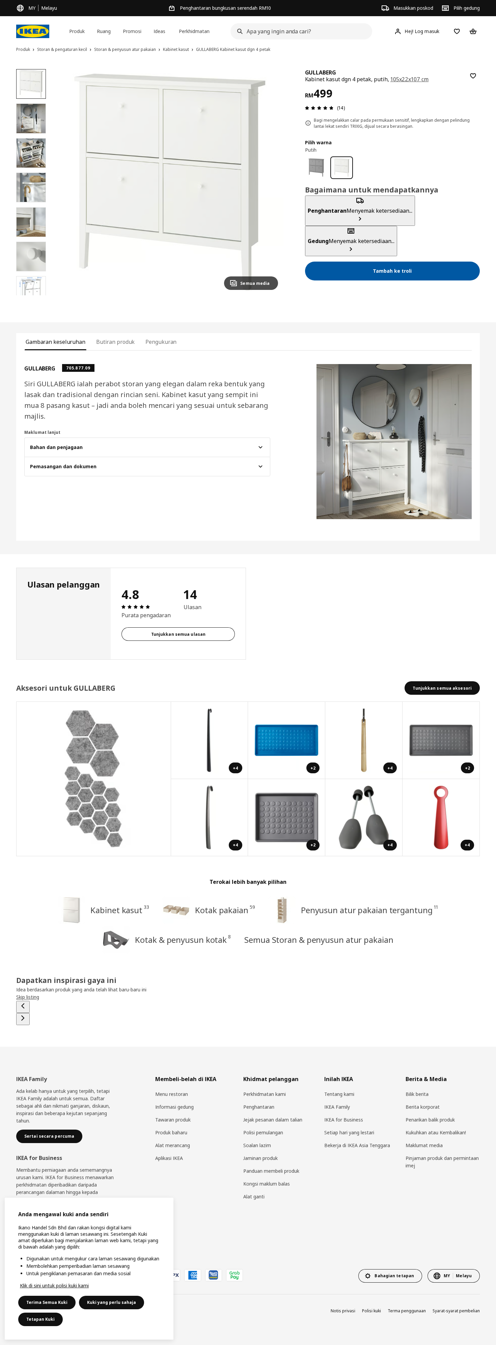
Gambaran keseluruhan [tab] (55, 342)
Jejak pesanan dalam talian (272, 1119)
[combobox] (299, 31)
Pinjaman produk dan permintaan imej (442, 1162)
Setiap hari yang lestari (349, 1132)
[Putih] (341, 167)
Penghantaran (258, 1107)
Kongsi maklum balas (266, 1183)
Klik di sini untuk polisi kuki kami (54, 1285)
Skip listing (27, 997)
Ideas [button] (159, 31)
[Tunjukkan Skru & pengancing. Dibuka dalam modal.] (94, 779)
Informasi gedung (174, 1107)
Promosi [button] (132, 31)
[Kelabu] (316, 167)
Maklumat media (424, 1145)
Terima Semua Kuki (46, 1302)
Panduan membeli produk (271, 1171)
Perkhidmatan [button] (194, 31)
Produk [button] (77, 31)
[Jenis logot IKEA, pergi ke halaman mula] (32, 31)
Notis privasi (343, 1311)
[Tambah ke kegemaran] (473, 76)
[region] (170, 182)
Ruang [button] (104, 31)
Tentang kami (339, 1094)
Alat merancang (172, 1145)
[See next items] (23, 1019)
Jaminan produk (260, 1158)
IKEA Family (337, 1107)
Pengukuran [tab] (160, 342)
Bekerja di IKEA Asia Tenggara (357, 1145)
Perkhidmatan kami (264, 1094)
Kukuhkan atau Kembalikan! (436, 1132)
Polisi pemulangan (263, 1132)
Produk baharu (171, 1132)
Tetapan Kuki (40, 1319)
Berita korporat (423, 1107)
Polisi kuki (371, 1311)
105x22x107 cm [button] (409, 79)
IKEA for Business (343, 1119)
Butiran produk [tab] (115, 342)
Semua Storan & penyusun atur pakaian (318, 939)
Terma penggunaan (407, 1311)
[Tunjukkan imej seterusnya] (270, 182)
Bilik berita (417, 1094)
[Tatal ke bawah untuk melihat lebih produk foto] (31, 295)
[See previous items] (23, 1007)
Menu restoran (171, 1094)
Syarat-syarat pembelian (456, 1311)
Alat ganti (254, 1196)
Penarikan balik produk (430, 1119)
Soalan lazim (257, 1145)
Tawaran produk (173, 1119)
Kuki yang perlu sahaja (111, 1302)
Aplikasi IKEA (169, 1158)
